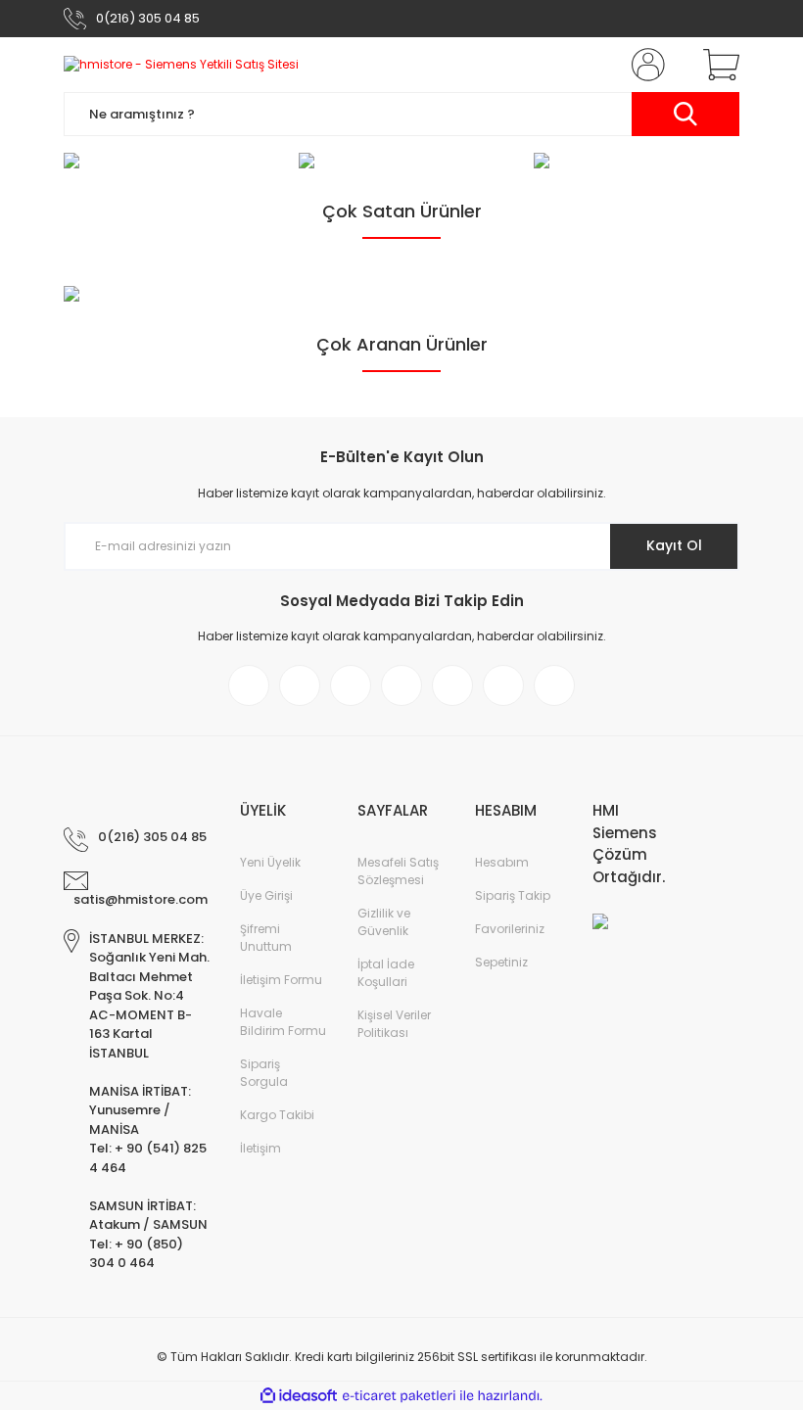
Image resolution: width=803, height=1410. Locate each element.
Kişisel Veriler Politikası (394, 1024)
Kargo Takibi (277, 1114)
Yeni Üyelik (270, 862)
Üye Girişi (266, 895)
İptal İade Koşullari (385, 973)
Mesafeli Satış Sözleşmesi (398, 871)
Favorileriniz (509, 928)
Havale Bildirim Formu (283, 1022)
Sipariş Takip (512, 895)
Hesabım (502, 862)
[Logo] (181, 65)
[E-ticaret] (399, 1395)
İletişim (260, 1148)
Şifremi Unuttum (266, 937)
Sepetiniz (501, 962)
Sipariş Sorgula (264, 1073)
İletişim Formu (281, 979)
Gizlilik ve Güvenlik (383, 922)
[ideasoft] (299, 1395)
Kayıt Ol (674, 545)
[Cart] (716, 64)
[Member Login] (644, 64)
